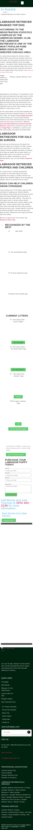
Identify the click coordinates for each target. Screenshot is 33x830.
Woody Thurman (19, 802)
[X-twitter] (5, 674)
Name (7, 468)
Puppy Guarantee (26, 115)
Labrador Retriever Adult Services (12, 787)
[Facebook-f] (2, 674)
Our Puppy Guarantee (9, 706)
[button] (22, 2)
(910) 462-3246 (6, 752)
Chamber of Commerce (8, 777)
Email (7, 477)
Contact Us (5, 722)
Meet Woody (5, 685)
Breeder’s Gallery (6, 699)
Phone (7, 473)
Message (8, 484)
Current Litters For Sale (7, 694)
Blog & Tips (5, 713)
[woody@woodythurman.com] (2, 755)
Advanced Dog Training (16, 812)
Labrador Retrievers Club (9, 775)
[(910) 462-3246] (2, 750)
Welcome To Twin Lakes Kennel (7, 689)
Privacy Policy (25, 825)
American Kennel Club (8, 770)
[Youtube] (9, 674)
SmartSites (14, 826)
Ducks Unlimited (6, 773)
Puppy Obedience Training (16, 814)
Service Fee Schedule (9, 710)
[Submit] (29, 732)
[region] (16, 584)
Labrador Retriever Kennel (14, 797)
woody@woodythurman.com (10, 758)
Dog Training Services (8, 702)
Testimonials (6, 719)
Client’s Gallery (7, 716)
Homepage (4, 682)
